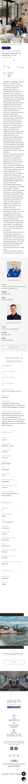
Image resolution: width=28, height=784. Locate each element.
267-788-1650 (6, 334)
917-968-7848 (6, 294)
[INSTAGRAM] (10, 755)
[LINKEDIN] (18, 755)
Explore (14, 662)
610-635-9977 (14, 727)
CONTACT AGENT (14, 347)
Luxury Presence (14, 766)
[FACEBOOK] (14, 755)
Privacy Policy (21, 774)
